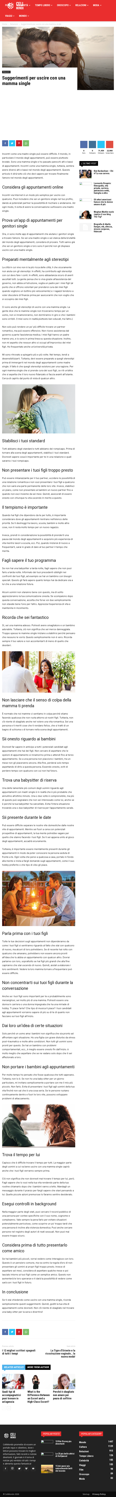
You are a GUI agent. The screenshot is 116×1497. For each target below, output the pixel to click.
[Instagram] (12, 1468)
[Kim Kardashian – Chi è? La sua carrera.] (85, 174)
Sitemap (86, 1494)
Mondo (23, 15)
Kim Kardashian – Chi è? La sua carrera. (103, 172)
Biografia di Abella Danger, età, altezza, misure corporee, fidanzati (103, 228)
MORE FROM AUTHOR (38, 1367)
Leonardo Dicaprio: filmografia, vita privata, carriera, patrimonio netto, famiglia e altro (102, 188)
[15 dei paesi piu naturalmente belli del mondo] (47, 1469)
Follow (92, 141)
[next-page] (9, 1408)
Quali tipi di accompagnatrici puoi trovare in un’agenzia (11, 1396)
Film (7, 5)
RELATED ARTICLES (14, 1367)
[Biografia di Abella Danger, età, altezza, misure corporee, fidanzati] (85, 227)
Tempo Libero (42, 5)
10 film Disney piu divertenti (63, 1442)
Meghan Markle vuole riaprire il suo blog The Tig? (104, 214)
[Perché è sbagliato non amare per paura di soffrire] (64, 1381)
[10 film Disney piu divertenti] (47, 1444)
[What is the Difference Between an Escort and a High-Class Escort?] (38, 1381)
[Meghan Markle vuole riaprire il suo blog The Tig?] (85, 215)
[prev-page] (4, 1408)
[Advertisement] (58, 117)
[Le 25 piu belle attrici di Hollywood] (47, 1456)
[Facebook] (5, 143)
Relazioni (80, 5)
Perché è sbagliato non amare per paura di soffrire (63, 1395)
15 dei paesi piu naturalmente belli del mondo (63, 1468)
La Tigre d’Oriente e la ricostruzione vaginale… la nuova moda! (60, 1353)
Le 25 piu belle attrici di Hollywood (64, 1454)
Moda (96, 5)
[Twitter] (12, 143)
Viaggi (8, 15)
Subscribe (110, 141)
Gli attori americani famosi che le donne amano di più (103, 202)
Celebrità (22, 5)
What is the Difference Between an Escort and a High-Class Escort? (38, 1396)
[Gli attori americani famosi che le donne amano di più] (85, 202)
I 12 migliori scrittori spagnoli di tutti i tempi (18, 1352)
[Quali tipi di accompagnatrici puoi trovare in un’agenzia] (13, 1381)
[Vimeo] (26, 1468)
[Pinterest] (19, 143)
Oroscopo (63, 5)
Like (83, 141)
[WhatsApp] (26, 143)
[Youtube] (33, 1468)
